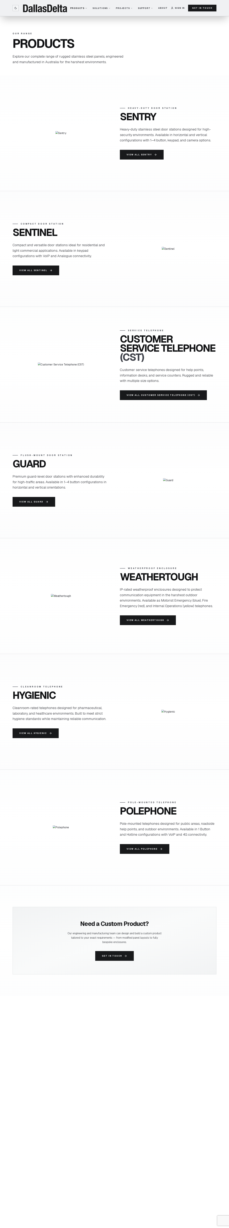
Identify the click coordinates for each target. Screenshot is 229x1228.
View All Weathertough (145, 620)
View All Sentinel (33, 270)
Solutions (100, 8)
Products (77, 8)
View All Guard (31, 501)
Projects (123, 8)
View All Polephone (142, 849)
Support (144, 8)
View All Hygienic (33, 733)
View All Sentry (139, 154)
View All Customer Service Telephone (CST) (161, 395)
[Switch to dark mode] (16, 8)
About (162, 8)
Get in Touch (202, 8)
